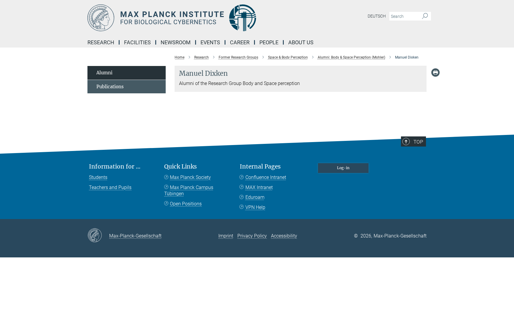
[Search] (425, 16)
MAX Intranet (259, 187)
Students (98, 177)
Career (240, 42)
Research (100, 42)
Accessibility (284, 236)
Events (210, 42)
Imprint (225, 236)
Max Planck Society (190, 177)
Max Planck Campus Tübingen (188, 191)
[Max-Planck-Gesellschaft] (98, 236)
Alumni (104, 72)
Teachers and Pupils (110, 187)
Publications (110, 86)
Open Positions (186, 204)
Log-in (343, 168)
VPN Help (255, 207)
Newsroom (176, 42)
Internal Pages (260, 166)
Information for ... (114, 166)
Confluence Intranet (265, 177)
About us (301, 42)
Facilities (137, 42)
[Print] (435, 72)
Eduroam (254, 197)
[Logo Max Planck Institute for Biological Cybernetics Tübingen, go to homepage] (199, 17)
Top (418, 142)
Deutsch (377, 16)
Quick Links (180, 166)
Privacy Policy (252, 236)
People (268, 42)
